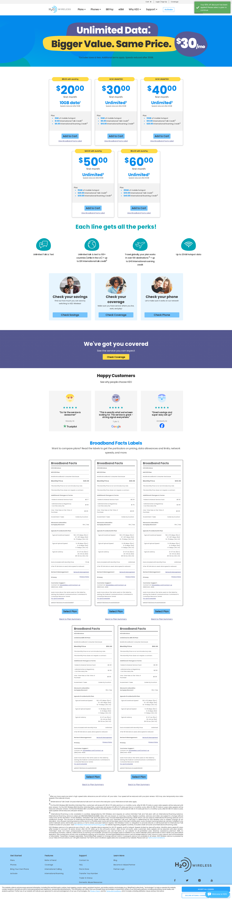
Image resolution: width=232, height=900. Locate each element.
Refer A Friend (50, 860)
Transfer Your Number (88, 873)
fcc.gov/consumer (57, 598)
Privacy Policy (84, 577)
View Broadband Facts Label (70, 141)
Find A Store (84, 869)
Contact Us (84, 860)
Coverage (174, 2)
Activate (13, 873)
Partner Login (119, 869)
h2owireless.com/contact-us (70, 585)
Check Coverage (116, 315)
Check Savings (70, 315)
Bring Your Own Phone (19, 869)
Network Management (81, 572)
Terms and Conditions (156, 838)
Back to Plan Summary (70, 619)
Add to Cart (70, 136)
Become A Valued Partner (124, 865)
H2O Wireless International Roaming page (89, 825)
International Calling (53, 869)
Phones (13, 865)
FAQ (81, 865)
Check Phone (162, 315)
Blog (115, 860)
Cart (147, 2)
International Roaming (54, 873)
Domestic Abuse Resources (90, 882)
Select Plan (70, 611)
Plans (12, 860)
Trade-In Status (85, 878)
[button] (217, 894)
